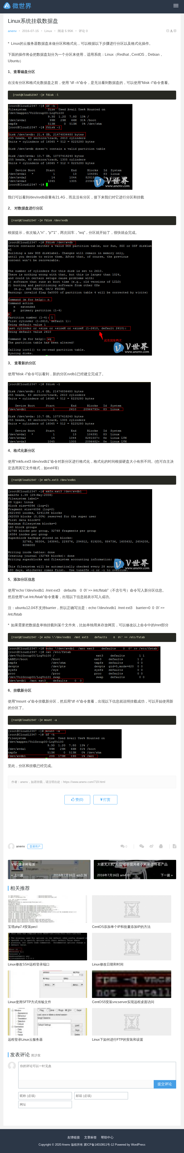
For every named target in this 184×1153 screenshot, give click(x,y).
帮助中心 (107, 1137)
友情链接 (73, 1137)
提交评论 (165, 1084)
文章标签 (90, 1137)
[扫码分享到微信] (141, 846)
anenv (12, 31)
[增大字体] (175, 31)
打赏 (106, 799)
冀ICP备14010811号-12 (99, 1144)
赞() (78, 799)
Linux (48, 31)
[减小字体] (167, 31)
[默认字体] (171, 31)
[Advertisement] (92, 821)
